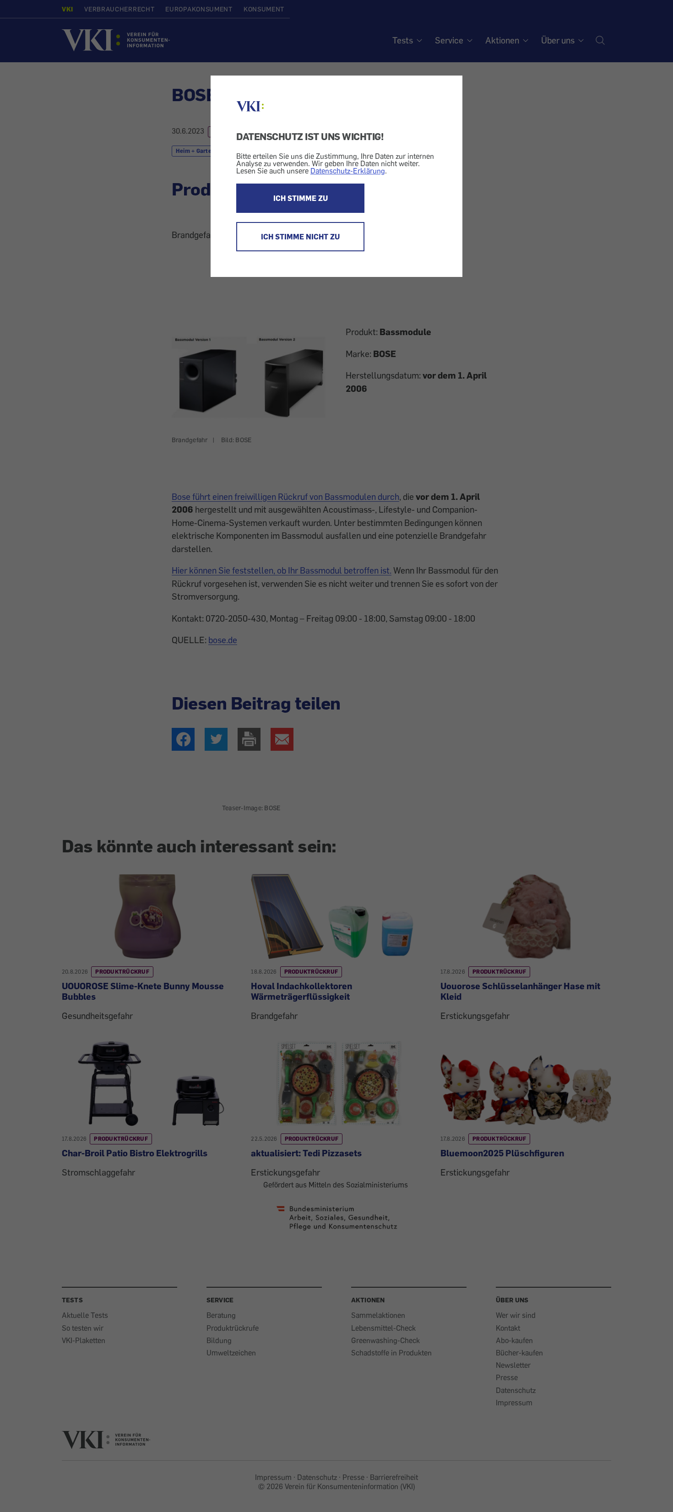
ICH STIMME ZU (300, 198)
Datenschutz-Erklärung (347, 170)
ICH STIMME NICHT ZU (300, 236)
